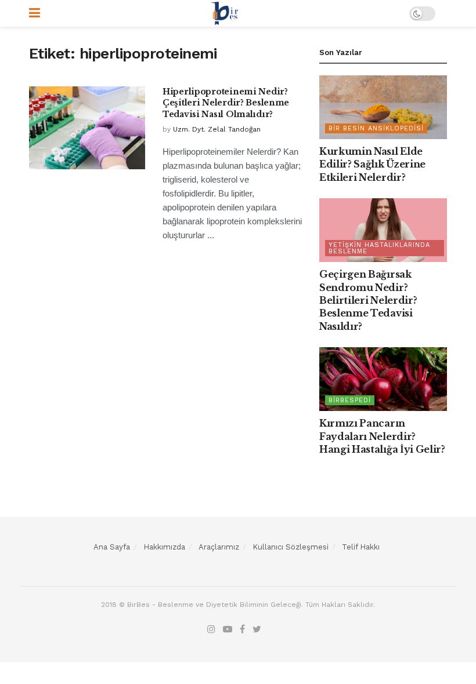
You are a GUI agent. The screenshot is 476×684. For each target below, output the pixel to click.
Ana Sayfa (111, 547)
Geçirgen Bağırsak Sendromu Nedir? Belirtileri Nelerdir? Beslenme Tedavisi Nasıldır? (368, 300)
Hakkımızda (164, 547)
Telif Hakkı (361, 547)
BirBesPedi (350, 400)
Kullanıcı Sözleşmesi (291, 547)
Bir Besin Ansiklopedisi (376, 128)
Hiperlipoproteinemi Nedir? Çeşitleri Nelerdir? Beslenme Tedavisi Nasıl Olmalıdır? (226, 102)
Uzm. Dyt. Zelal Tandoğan (217, 129)
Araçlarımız (219, 547)
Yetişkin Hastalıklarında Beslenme (379, 248)
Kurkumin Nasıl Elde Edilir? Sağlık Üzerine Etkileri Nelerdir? (372, 164)
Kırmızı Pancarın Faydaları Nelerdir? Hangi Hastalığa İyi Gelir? (382, 436)
